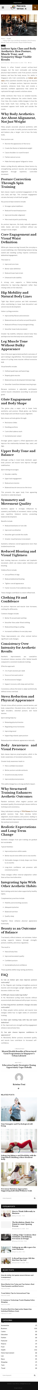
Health (3, 45)
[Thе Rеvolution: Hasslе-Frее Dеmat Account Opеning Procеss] (6, 1224)
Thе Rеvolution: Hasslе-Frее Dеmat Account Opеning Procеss (23, 1224)
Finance (3, 1344)
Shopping (4, 1362)
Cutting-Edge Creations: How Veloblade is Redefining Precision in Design (24, 1237)
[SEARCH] (34, 1198)
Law (2, 1356)
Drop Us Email (18, 2)
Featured (4, 1341)
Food (2, 1347)
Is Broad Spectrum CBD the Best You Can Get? (23, 1259)
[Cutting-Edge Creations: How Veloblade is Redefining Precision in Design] (6, 1237)
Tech (2, 1365)
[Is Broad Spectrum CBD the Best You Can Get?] (6, 1260)
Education (4, 1334)
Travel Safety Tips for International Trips (15, 1293)
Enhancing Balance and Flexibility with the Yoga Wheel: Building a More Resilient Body (18, 1157)
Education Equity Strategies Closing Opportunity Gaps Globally (19, 1066)
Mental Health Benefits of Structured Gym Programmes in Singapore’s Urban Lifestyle (19, 1053)
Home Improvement (7, 1353)
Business (4, 1328)
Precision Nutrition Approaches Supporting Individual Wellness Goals (16, 1190)
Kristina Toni (6, 62)
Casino (3, 1331)
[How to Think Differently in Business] (6, 1213)
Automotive (5, 1325)
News (3, 1359)
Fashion (3, 1337)
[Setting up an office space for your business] (6, 1249)
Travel (3, 1368)
